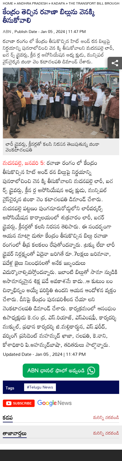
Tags (10, 388)
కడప (8, 417)
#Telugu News (40, 387)
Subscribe (22, 403)
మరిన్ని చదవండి (106, 417)
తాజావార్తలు (15, 432)
